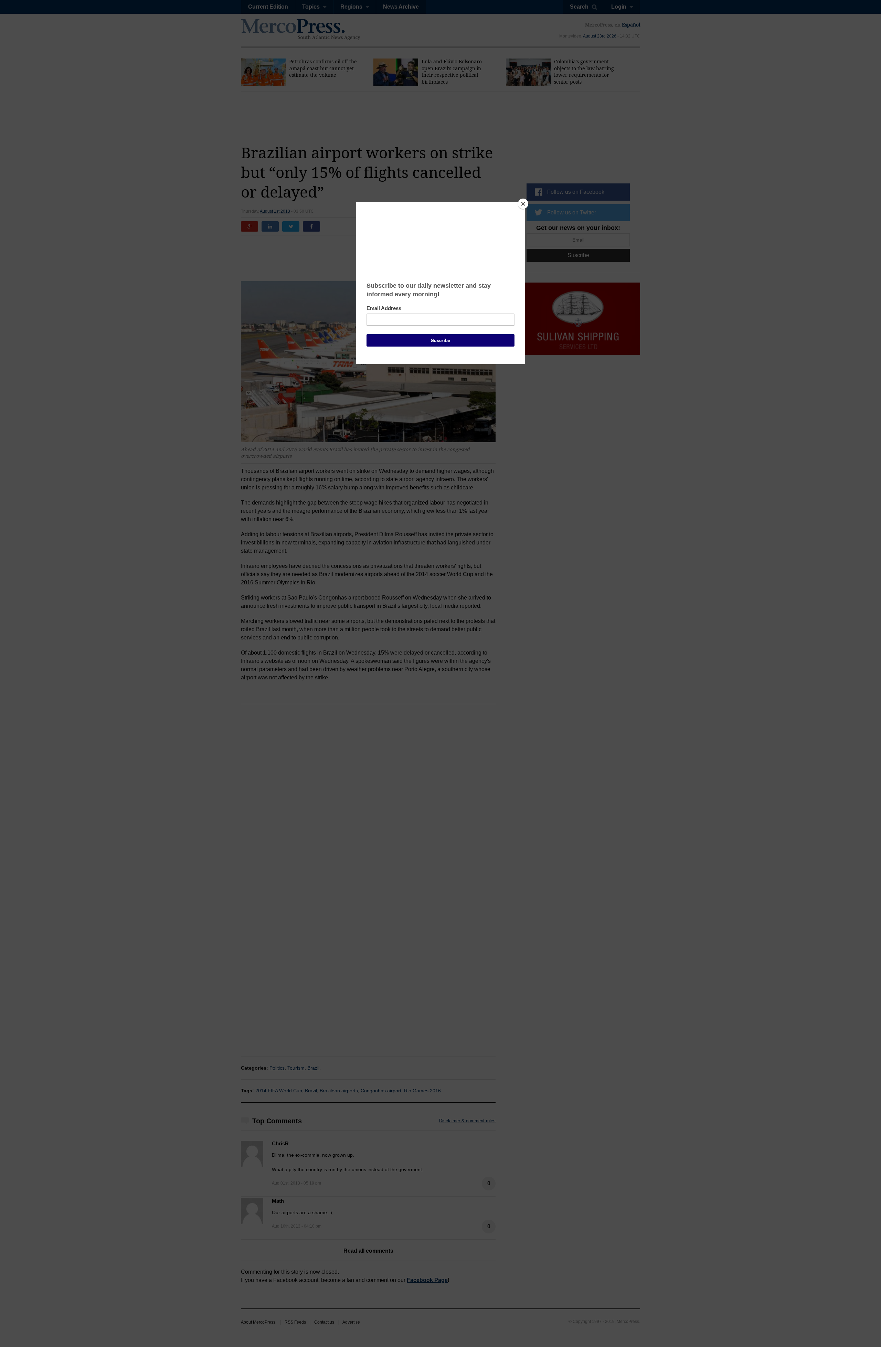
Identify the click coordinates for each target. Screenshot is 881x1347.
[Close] (523, 204)
